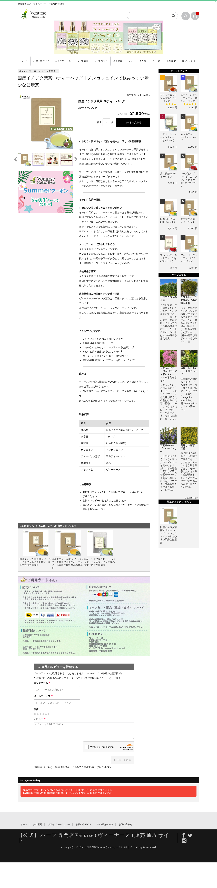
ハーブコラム (100, 61)
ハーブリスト (31, 71)
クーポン (156, 61)
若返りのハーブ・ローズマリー (168, 448)
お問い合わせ (188, 61)
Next (75, 159)
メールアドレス (43, 696)
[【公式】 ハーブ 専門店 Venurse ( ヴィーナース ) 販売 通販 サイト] (36, 14)
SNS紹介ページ (105, 824)
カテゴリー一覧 (63, 61)
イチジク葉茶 (48, 71)
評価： (37, 709)
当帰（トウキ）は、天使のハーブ (189, 371)
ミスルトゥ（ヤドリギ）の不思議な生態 (189, 300)
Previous (15, 159)
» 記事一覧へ (192, 497)
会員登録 (117, 61)
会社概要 (171, 61)
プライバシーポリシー (59, 824)
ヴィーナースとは (137, 61)
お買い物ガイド (41, 61)
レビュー (40, 719)
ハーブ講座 (82, 61)
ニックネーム (42, 682)
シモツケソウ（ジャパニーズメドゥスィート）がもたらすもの (168, 374)
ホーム (24, 61)
